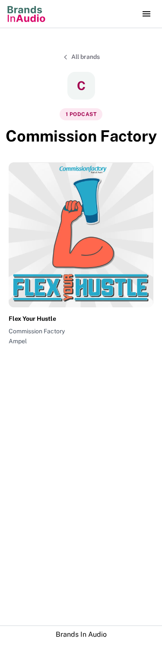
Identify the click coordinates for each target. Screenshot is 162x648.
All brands (85, 56)
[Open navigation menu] (146, 14)
